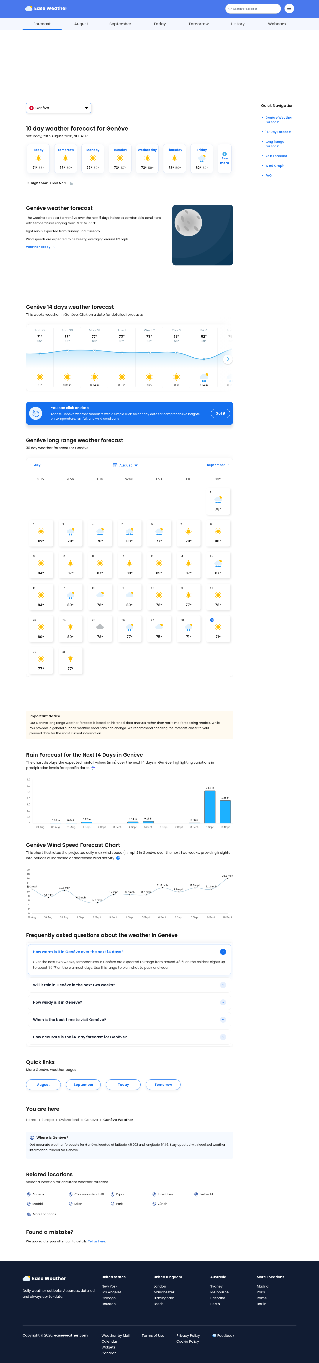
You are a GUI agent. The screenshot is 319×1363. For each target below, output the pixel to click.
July (37, 465)
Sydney (216, 1286)
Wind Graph (274, 166)
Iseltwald (206, 1194)
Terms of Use (153, 1335)
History (238, 23)
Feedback (225, 1335)
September (120, 23)
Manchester (164, 1292)
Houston (109, 1303)
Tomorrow (198, 23)
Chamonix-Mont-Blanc (91, 1194)
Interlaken (165, 1194)
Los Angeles (112, 1292)
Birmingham (164, 1298)
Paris (119, 1204)
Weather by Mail (116, 1335)
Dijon (120, 1194)
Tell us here (96, 1241)
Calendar (109, 1341)
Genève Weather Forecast (278, 119)
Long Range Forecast (274, 143)
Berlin (261, 1303)
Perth (215, 1303)
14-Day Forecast (278, 132)
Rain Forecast (276, 156)
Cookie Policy (187, 1341)
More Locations (44, 1214)
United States (114, 1277)
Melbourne (219, 1292)
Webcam (277, 23)
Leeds (158, 1303)
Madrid (38, 1204)
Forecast (42, 23)
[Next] (228, 359)
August (81, 23)
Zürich (162, 1204)
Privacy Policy (188, 1335)
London (160, 1286)
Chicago (109, 1298)
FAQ (268, 175)
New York (109, 1286)
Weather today (38, 247)
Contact (109, 1353)
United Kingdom (168, 1277)
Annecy (38, 1194)
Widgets (108, 1347)
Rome (262, 1298)
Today (159, 23)
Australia (218, 1277)
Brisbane (217, 1298)
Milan (78, 1204)
